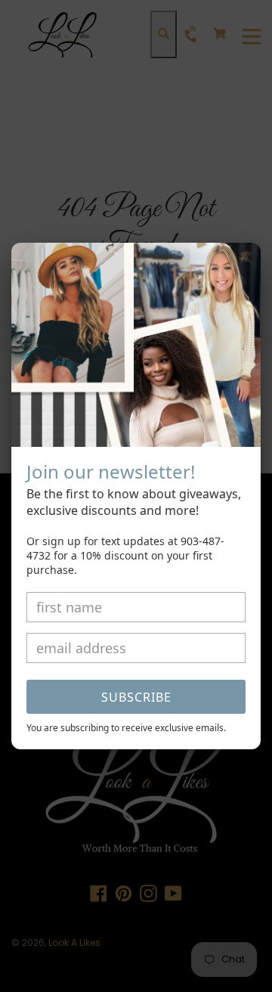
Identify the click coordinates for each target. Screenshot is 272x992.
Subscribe (136, 697)
